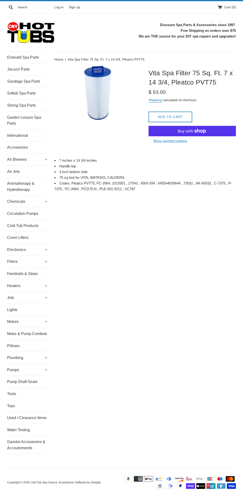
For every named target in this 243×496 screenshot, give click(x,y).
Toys (11, 406)
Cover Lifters (17, 238)
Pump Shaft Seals (22, 382)
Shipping (155, 100)
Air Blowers (27, 159)
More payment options (170, 141)
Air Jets (13, 172)
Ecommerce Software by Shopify (80, 482)
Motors (27, 322)
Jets (27, 298)
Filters (27, 262)
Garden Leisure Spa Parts (24, 120)
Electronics (27, 250)
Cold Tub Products (22, 226)
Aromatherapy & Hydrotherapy (20, 186)
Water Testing (18, 430)
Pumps (27, 370)
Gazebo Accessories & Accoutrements (26, 445)
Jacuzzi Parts (18, 69)
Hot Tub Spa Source (44, 482)
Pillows (13, 346)
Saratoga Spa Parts (23, 81)
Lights (12, 310)
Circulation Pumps (22, 214)
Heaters (27, 286)
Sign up (74, 7)
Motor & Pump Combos (27, 334)
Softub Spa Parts (21, 93)
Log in (59, 7)
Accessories (17, 147)
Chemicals (27, 201)
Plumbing (27, 358)
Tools (11, 394)
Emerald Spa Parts (23, 57)
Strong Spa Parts (21, 105)
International (17, 135)
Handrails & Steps (22, 274)
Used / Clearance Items (27, 418)
